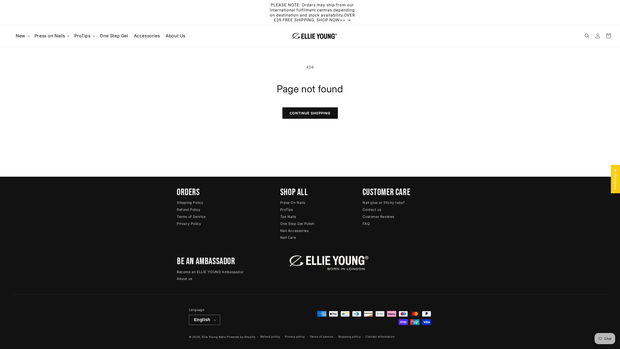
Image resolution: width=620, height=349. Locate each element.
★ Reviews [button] (615, 179)
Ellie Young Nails (214, 337)
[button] (22, 35)
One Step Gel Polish (297, 224)
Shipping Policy (190, 202)
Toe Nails (288, 216)
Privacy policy (295, 336)
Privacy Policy (189, 224)
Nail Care (288, 237)
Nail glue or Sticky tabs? (384, 202)
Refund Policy (189, 209)
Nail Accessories (294, 231)
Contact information (380, 336)
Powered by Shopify (241, 337)
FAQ (366, 224)
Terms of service (321, 336)
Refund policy (270, 336)
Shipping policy (349, 336)
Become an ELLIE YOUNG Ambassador (210, 272)
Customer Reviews (378, 216)
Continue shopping (310, 113)
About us (184, 279)
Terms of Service (191, 216)
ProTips (286, 209)
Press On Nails (292, 202)
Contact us (372, 209)
